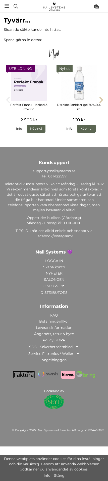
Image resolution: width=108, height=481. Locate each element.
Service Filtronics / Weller (50, 353)
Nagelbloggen (54, 360)
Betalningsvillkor (54, 321)
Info (19, 128)
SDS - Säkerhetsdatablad (51, 347)
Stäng (59, 475)
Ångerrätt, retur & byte (54, 334)
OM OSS (50, 286)
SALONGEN (54, 279)
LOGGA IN (54, 261)
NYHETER (54, 273)
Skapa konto (54, 267)
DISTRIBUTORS (54, 292)
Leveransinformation (54, 327)
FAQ (54, 315)
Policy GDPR (54, 340)
